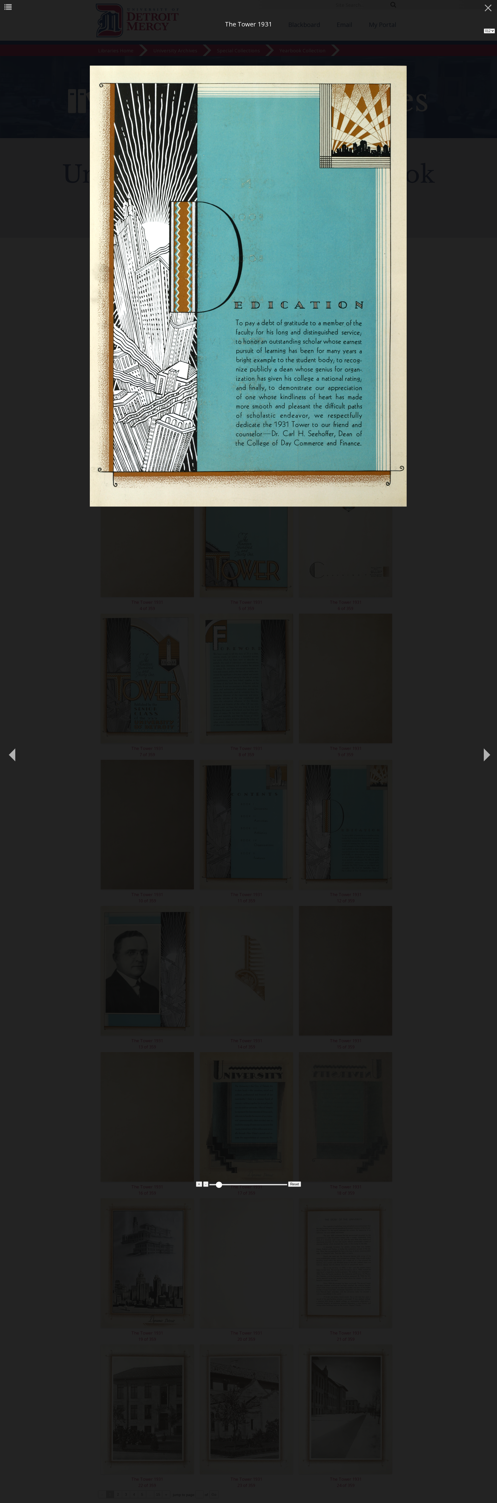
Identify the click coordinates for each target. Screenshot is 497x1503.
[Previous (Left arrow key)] (11, 751)
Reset (294, 1184)
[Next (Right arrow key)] (485, 751)
